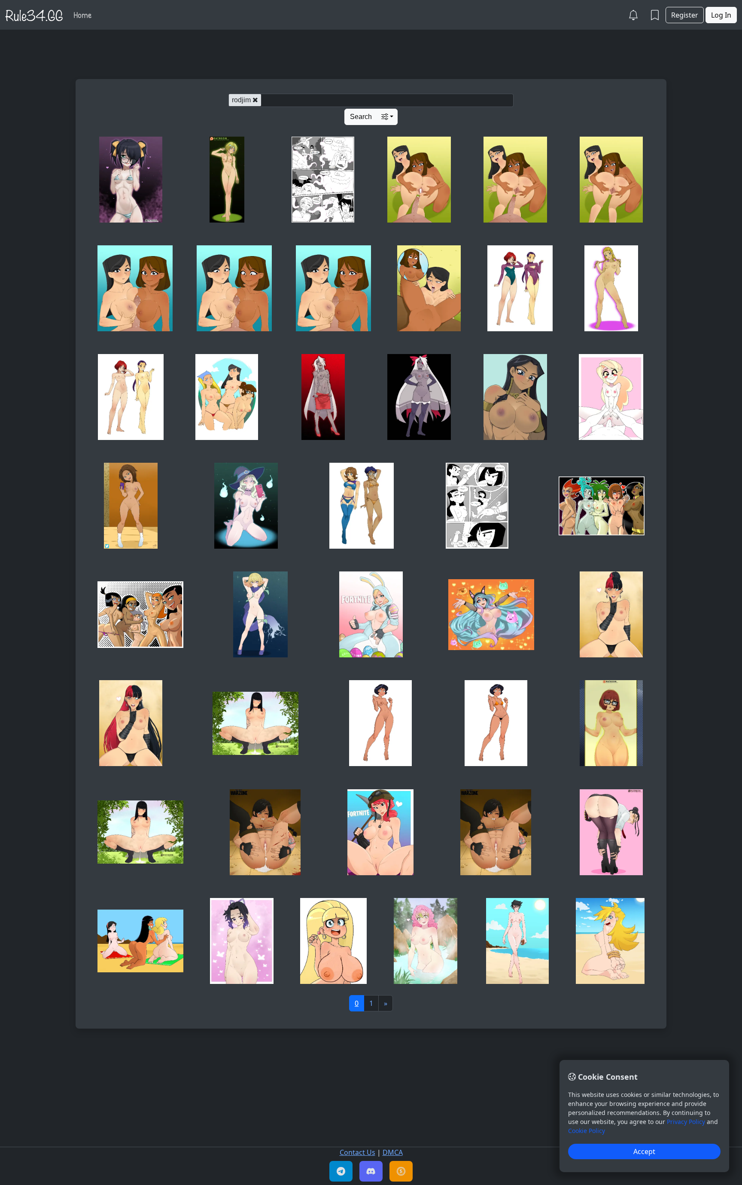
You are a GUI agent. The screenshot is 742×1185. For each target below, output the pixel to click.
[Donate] (401, 1171)
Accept (644, 1151)
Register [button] (684, 15)
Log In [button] (721, 15)
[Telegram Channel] (341, 1171)
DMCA (393, 1152)
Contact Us (357, 1152)
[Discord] (371, 1171)
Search (361, 116)
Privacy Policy (686, 1122)
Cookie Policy (586, 1131)
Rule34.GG (34, 14)
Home (82, 14)
